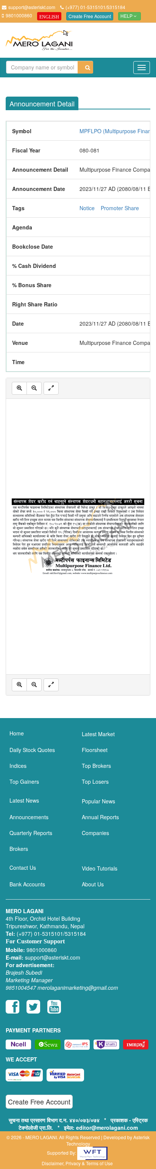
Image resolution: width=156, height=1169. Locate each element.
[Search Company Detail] (85, 67)
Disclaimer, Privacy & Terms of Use (77, 1163)
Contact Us (22, 867)
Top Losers (95, 781)
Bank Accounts (27, 884)
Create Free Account (90, 16)
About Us (93, 884)
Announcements (28, 817)
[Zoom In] (19, 388)
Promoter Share (120, 208)
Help (127, 16)
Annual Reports (100, 817)
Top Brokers (96, 765)
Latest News (24, 800)
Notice (87, 208)
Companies (95, 833)
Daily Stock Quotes (32, 750)
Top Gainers (24, 781)
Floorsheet (95, 750)
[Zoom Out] (34, 388)
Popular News (98, 801)
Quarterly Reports (30, 833)
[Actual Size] (51, 388)
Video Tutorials (99, 868)
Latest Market (98, 734)
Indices (18, 765)
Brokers (18, 848)
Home (16, 733)
